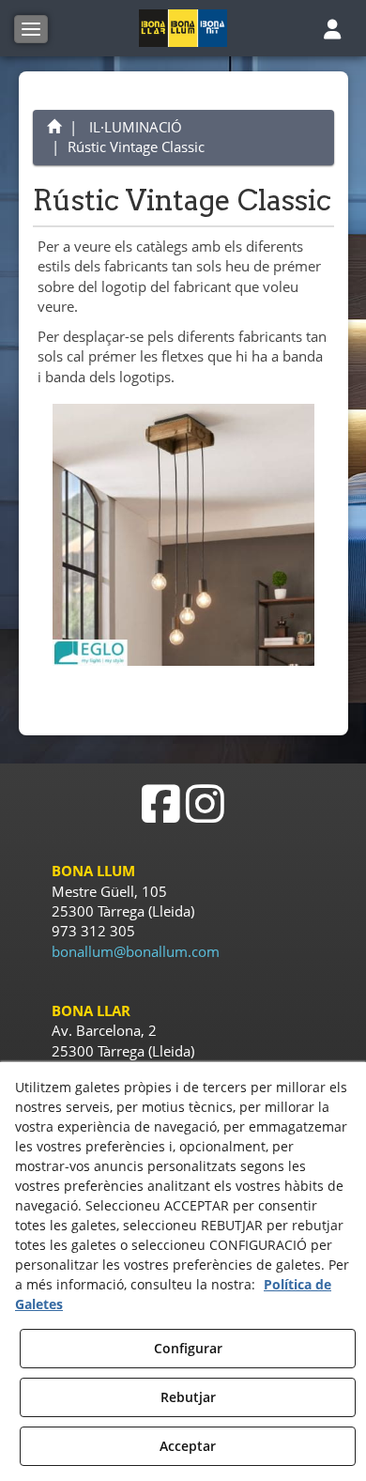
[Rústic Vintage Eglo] (183, 535)
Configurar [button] (188, 1348)
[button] (183, 28)
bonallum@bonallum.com (136, 951)
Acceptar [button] (188, 1446)
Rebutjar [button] (188, 1397)
